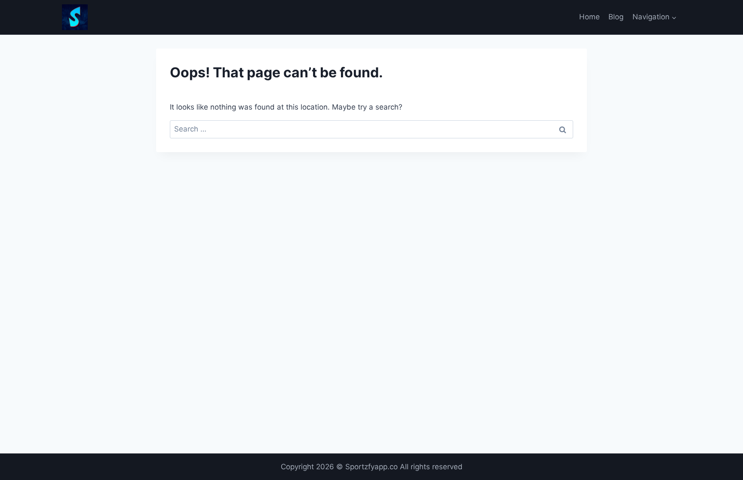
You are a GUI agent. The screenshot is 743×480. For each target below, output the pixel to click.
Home (589, 16)
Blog (615, 16)
